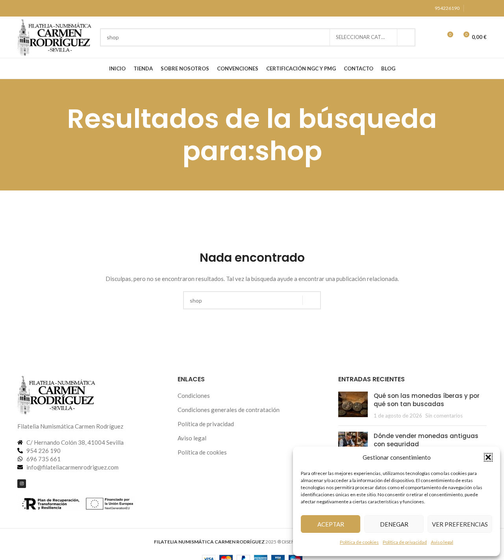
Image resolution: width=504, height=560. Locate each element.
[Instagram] (21, 483)
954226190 (447, 8)
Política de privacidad (405, 542)
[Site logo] (54, 36)
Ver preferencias (460, 524)
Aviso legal (442, 542)
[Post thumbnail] (353, 406)
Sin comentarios (444, 415)
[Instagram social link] (472, 8)
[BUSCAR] (406, 37)
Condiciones (194, 395)
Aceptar (330, 524)
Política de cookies (359, 542)
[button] (488, 457)
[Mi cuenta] (432, 37)
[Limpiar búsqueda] (324, 37)
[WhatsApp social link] (482, 8)
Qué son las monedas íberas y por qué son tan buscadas (427, 400)
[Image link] (56, 393)
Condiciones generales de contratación (229, 409)
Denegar (394, 524)
